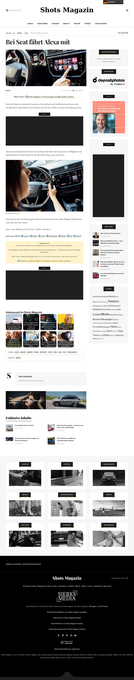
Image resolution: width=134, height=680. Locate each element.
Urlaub (106, 335)
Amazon (23, 352)
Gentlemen (42, 24)
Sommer (96, 331)
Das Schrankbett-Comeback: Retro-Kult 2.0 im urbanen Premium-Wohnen (112, 253)
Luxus (26, 236)
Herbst (101, 306)
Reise (63, 236)
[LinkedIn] (75, 635)
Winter (95, 338)
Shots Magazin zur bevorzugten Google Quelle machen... (51, 96)
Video (111, 335)
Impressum (75, 649)
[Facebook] (62, 635)
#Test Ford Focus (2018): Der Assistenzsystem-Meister (66, 439)
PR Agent (92, 606)
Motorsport (119, 315)
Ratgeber (107, 327)
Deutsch (111, 2)
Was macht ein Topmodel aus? (110, 233)
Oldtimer (116, 319)
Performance (108, 323)
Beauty (66, 24)
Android (30, 352)
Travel (87, 24)
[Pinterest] (67, 635)
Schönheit (52, 236)
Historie (106, 306)
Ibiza (55, 352)
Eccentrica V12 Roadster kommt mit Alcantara (112, 274)
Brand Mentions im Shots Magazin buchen (67, 623)
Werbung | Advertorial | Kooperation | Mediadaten (23, 564)
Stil (70, 236)
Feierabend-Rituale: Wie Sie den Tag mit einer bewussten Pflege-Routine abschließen (112, 264)
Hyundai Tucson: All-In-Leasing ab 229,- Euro (68, 401)
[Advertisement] (45, 131)
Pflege (115, 323)
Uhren (100, 335)
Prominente (98, 327)
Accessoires (101, 24)
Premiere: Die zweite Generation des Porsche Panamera (27, 439)
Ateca (50, 352)
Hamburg (96, 306)
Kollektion (97, 309)
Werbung (120, 335)
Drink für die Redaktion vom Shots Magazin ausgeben (67, 612)
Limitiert (113, 309)
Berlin (117, 296)
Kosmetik (106, 309)
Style (109, 331)
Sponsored (107, 586)
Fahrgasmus (104, 302)
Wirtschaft (100, 338)
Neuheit (97, 319)
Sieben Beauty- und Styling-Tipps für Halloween (25, 401)
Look (118, 309)
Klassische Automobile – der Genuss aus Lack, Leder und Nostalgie (70, 426)
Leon (60, 352)
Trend (78, 236)
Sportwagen (102, 331)
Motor (77, 24)
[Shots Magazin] (67, 10)
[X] (58, 635)
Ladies (30, 24)
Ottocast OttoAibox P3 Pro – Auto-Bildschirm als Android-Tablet (111, 242)
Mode (34, 236)
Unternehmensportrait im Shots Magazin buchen (67, 629)
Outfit (102, 323)
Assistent (43, 352)
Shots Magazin (25, 377)
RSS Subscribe (123, 33)
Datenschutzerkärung (62, 649)
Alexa (17, 352)
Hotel (111, 306)
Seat (64, 352)
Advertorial (97, 297)
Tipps (120, 331)
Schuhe (119, 327)
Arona (36, 352)
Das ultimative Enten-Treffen (24, 425)
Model (112, 315)
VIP (115, 335)
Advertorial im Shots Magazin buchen (67, 618)
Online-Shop (96, 323)
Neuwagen (107, 319)
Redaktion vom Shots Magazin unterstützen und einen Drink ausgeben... (45, 261)
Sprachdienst (72, 352)
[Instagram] (71, 635)
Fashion (55, 24)
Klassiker (117, 306)
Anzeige (105, 297)
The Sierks (104, 606)
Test (116, 331)
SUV (113, 331)
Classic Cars (96, 302)
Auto (43, 236)
